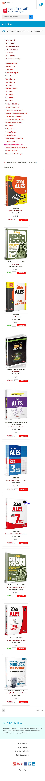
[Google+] (14, 765)
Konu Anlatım (11, 162)
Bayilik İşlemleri (9, 3)
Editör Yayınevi (16, 482)
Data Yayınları (16, 213)
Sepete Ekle (23, 220)
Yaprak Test (32, 162)
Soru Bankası (22, 162)
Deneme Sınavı (8, 167)
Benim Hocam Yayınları (16, 266)
